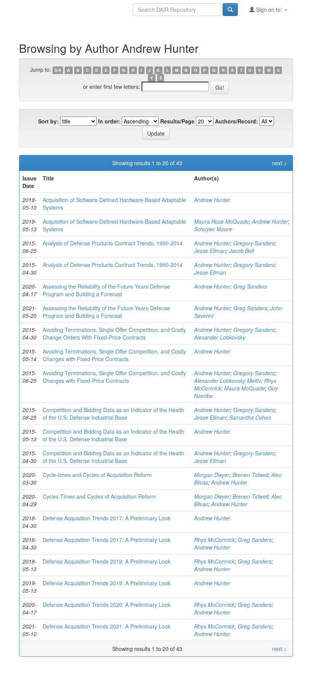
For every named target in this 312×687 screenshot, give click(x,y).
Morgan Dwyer (211, 475)
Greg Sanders (250, 286)
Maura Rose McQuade (221, 221)
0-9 (58, 70)
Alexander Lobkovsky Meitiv (227, 380)
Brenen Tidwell (250, 475)
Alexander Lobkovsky (219, 337)
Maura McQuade (244, 388)
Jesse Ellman (210, 250)
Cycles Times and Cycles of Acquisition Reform (99, 496)
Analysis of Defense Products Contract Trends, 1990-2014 (113, 243)
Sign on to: (269, 9)
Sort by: (48, 121)
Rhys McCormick (214, 539)
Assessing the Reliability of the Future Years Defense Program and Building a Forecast (106, 290)
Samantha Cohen (250, 417)
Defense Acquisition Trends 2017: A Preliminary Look (106, 518)
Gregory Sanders (254, 243)
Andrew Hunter (212, 200)
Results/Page (177, 121)
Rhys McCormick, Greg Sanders (233, 626)
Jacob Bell (241, 250)
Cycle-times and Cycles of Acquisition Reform (97, 475)
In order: (109, 121)
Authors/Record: (236, 121)
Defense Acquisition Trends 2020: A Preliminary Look (106, 604)
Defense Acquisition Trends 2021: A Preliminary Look (106, 626)
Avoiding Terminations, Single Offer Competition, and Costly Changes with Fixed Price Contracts (114, 355)
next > (279, 163)
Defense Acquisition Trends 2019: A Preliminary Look (106, 561)
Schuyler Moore (213, 229)
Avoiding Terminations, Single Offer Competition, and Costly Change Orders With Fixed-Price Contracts (114, 333)
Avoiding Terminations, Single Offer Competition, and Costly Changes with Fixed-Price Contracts (114, 376)
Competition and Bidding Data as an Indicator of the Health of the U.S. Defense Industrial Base (113, 413)
